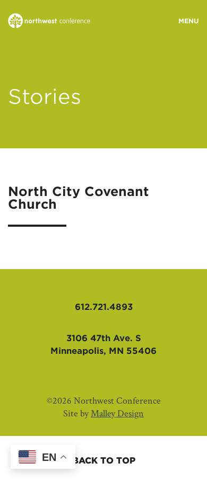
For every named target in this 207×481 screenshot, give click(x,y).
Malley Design (117, 413)
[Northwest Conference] (49, 21)
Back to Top (103, 461)
